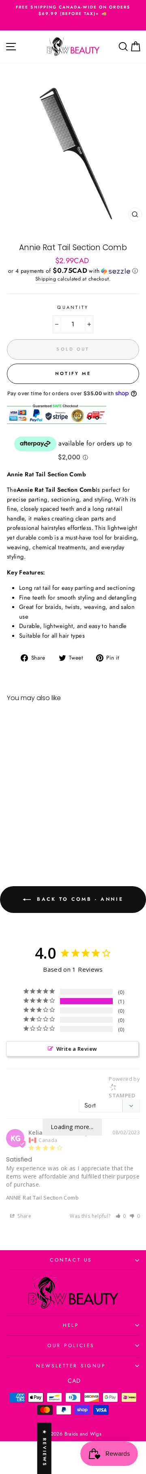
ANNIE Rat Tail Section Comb (42, 1197)
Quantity (73, 307)
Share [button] (23, 1216)
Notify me (73, 373)
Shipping (45, 279)
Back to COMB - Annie (79, 899)
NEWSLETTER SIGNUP (70, 1365)
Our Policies (70, 1345)
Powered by (124, 1087)
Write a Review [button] (76, 1048)
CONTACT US (71, 1259)
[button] (73, 271)
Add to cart (32, 829)
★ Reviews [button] (44, 1448)
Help (71, 1325)
